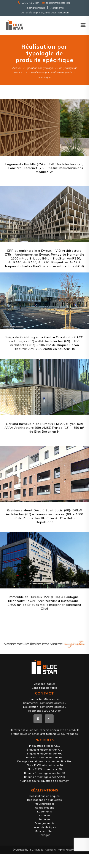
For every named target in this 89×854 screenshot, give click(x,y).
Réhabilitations (44, 807)
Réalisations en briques (44, 796)
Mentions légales (44, 683)
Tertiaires (45, 819)
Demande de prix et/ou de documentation (45, 12)
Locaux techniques (44, 827)
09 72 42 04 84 (30, 2)
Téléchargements (35, 7)
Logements (44, 811)
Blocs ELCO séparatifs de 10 (45, 765)
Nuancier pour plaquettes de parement (44, 780)
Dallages (44, 834)
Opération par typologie (39, 67)
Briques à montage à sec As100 (44, 773)
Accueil (16, 67)
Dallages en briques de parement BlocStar (44, 761)
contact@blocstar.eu (58, 2)
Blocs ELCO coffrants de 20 (44, 769)
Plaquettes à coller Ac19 (44, 745)
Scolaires (45, 815)
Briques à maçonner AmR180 (44, 757)
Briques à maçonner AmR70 (44, 749)
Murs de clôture (44, 831)
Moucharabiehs (44, 803)
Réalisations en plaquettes (44, 799)
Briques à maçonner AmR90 (44, 753)
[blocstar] (14, 25)
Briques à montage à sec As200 (44, 776)
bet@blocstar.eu (49, 699)
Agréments (57, 7)
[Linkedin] (37, 718)
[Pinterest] (49, 718)
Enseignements (44, 823)
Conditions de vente (44, 687)
